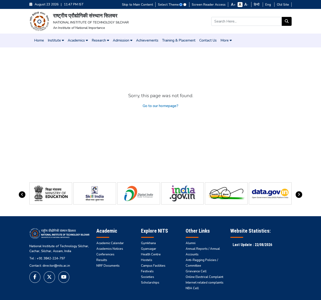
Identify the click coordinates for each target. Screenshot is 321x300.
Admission (121, 40)
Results (101, 260)
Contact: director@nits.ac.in (49, 265)
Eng (268, 4)
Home (39, 40)
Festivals (147, 271)
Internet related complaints (204, 283)
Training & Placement (179, 40)
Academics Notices (109, 249)
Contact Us (208, 40)
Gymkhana (148, 243)
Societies (147, 277)
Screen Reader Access (209, 4)
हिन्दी (257, 4)
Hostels (146, 260)
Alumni (191, 243)
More (225, 40)
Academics (77, 40)
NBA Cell (192, 288)
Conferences (105, 254)
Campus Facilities (153, 266)
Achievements (147, 40)
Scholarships (150, 283)
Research (99, 40)
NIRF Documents (108, 266)
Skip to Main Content (137, 4)
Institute (55, 40)
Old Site (283, 4)
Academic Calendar (110, 243)
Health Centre (151, 254)
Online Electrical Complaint (204, 277)
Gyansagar (148, 249)
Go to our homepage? (160, 105)
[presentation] (22, 194)
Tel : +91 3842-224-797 (47, 258)
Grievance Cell (196, 271)
